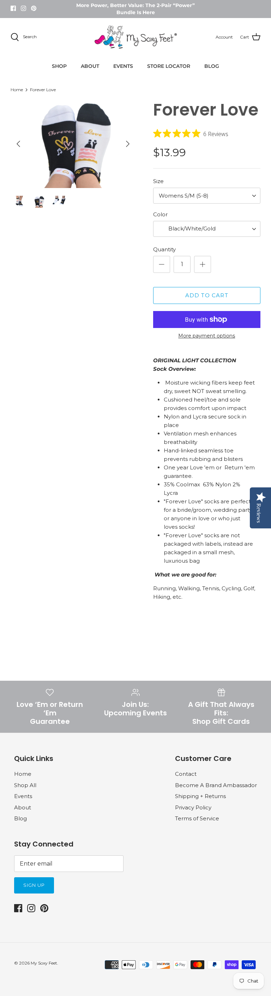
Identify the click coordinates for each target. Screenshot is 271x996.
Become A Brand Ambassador (216, 785)
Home (17, 89)
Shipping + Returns (200, 796)
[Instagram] (23, 8)
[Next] (128, 144)
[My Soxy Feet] (135, 37)
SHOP (59, 66)
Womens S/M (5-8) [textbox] (184, 195)
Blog (20, 818)
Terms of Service (197, 818)
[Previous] (18, 144)
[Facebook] (13, 8)
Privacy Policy (193, 807)
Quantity (164, 249)
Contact (186, 774)
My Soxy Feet (44, 963)
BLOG (211, 66)
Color (160, 214)
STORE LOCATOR (168, 66)
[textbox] (191, 228)
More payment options (206, 336)
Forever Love (43, 89)
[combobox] (206, 196)
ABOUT (90, 66)
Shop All (25, 785)
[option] (73, 144)
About (22, 807)
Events (23, 796)
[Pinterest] (33, 8)
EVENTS (123, 66)
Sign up (34, 885)
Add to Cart (206, 295)
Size (158, 181)
